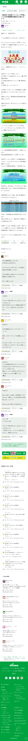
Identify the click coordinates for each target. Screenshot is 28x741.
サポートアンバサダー (6, 719)
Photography (19, 712)
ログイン (16, 444)
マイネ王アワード (20, 718)
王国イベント (18, 730)
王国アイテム (18, 728)
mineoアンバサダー (7, 715)
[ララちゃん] (2, 386)
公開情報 (4, 707)
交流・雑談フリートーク (9, 21)
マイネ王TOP (5, 684)
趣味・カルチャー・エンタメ (7, 693)
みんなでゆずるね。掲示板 (20, 698)
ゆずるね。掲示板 (13, 10)
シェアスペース (19, 692)
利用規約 (23, 668)
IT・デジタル (5, 691)
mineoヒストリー (19, 715)
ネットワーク (5, 709)
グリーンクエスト (6, 732)
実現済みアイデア (6, 699)
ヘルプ (11, 668)
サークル (4, 705)
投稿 (4, 10)
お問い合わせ (17, 668)
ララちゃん (6, 386)
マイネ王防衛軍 (19, 710)
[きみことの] (2, 320)
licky (5, 256)
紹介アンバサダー (6, 717)
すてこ (5, 357)
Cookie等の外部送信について (19, 670)
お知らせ (18, 735)
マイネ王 (4, 711)
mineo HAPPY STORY (21, 721)
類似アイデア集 (5, 697)
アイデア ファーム (7, 696)
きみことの (6, 319)
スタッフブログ (6, 702)
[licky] (2, 257)
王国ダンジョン (19, 707)
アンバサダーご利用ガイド (7, 724)
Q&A (4, 687)
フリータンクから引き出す (20, 688)
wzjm (5, 25)
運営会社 (14, 673)
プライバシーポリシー (7, 670)
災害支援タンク (18, 689)
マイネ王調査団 (6, 727)
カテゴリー (23, 10)
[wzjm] (2, 26)
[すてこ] (2, 358)
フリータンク (19, 684)
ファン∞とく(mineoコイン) (20, 724)
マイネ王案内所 (6, 729)
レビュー (18, 701)
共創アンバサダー (6, 722)
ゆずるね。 (18, 695)
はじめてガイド (6, 668)
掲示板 (5, 6)
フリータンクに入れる (19, 686)
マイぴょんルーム (20, 733)
